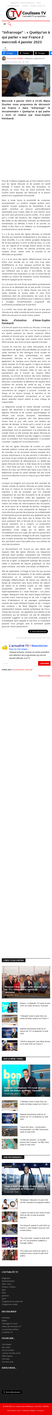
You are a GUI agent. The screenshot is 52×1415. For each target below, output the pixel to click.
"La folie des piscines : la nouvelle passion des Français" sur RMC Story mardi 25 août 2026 (34, 1142)
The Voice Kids (7, 1362)
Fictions (25, 5)
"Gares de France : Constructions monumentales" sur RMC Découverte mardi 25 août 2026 (34, 1129)
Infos (38, 2)
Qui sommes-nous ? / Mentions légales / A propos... (26, 1410)
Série (4, 1290)
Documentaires (13, 5)
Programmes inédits (10, 1304)
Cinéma (33, 5)
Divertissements (27, 2)
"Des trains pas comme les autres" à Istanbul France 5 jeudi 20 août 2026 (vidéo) (34, 1253)
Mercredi (28, 669)
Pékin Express (7, 1356)
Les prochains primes (10, 1329)
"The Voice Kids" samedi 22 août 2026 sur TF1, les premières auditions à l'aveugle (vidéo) (34, 1240)
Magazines (15, 2)
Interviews (6, 1318)
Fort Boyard (6, 1344)
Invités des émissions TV (11, 1326)
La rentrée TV (7, 1332)
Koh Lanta (6, 1347)
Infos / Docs (6, 1284)
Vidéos (4, 1320)
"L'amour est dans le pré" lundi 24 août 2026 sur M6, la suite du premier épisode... (35, 1215)
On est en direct (8, 1350)
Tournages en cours (10, 1323)
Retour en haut (44, 675)
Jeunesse (5, 1295)
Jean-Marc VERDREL (17, 58)
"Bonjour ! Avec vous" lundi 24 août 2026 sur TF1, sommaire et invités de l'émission (25, 989)
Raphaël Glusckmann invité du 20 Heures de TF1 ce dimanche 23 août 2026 (34, 1031)
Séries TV (41, 5)
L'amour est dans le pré (11, 1353)
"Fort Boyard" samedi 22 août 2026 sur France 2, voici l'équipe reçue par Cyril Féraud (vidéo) (35, 1227)
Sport (4, 1298)
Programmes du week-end (12, 1301)
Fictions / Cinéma (8, 1287)
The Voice (6, 1359)
